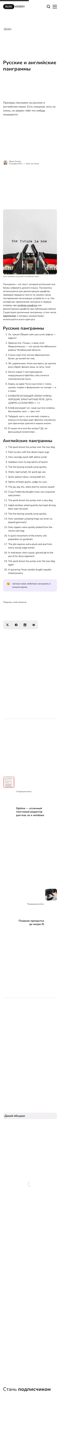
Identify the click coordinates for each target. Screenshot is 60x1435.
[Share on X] (7, 625)
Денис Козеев (15, 161)
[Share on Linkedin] (25, 625)
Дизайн (7, 29)
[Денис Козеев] (5, 162)
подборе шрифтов (27, 305)
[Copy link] (33, 625)
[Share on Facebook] (16, 625)
